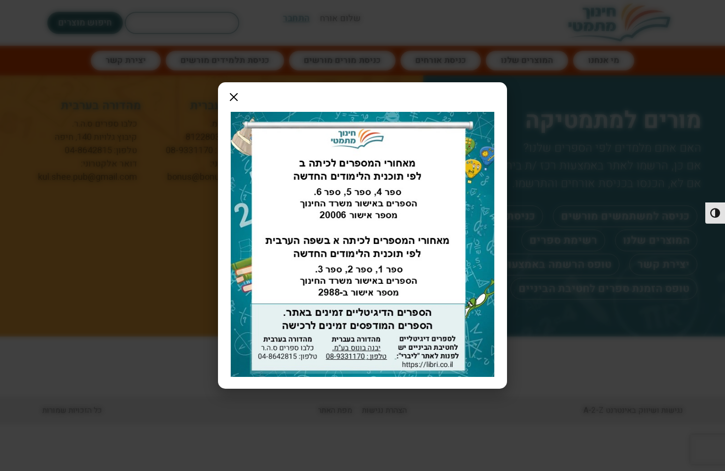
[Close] (234, 97)
